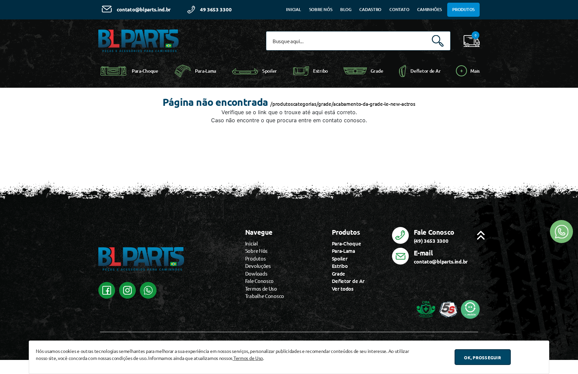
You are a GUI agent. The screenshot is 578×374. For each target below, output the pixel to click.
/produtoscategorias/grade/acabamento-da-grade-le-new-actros (342, 103)
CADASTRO (370, 9)
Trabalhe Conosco (264, 296)
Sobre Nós (256, 250)
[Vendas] (148, 290)
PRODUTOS (463, 9)
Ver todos (343, 288)
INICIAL (293, 9)
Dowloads (256, 273)
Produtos (255, 258)
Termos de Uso (247, 358)
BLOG (345, 9)
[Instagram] (127, 290)
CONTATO (399, 9)
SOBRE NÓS (320, 9)
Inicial (251, 243)
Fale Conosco (259, 281)
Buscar (438, 41)
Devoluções (258, 266)
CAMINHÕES (429, 9)
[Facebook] (106, 290)
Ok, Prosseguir (482, 357)
